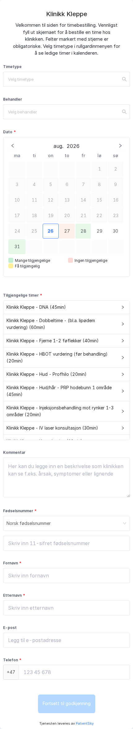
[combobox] (66, 79)
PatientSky (84, 723)
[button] (66, 307)
